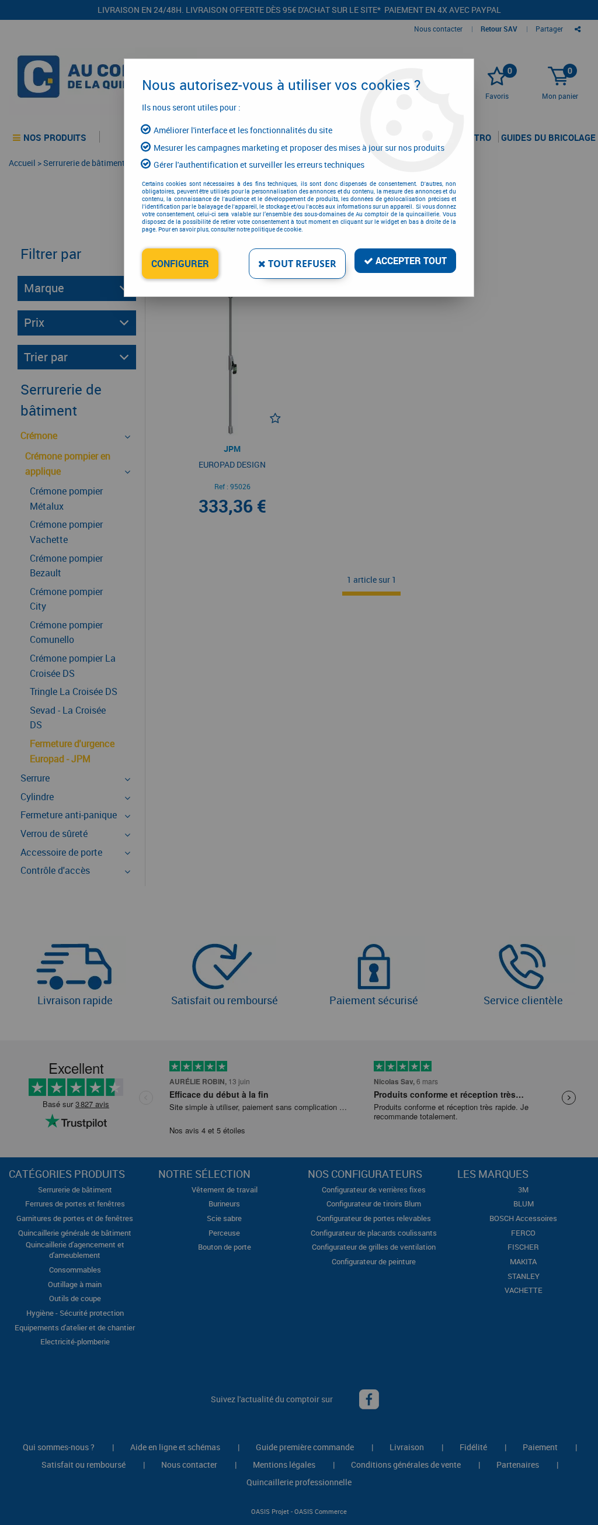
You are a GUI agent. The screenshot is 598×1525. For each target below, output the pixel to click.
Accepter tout (410, 260)
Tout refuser (301, 263)
